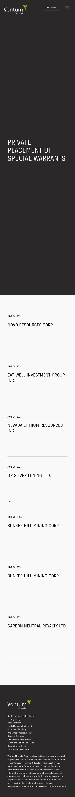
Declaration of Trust (17, 746)
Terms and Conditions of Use (21, 743)
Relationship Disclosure (18, 750)
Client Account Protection (19, 740)
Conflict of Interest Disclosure (21, 716)
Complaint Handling (17, 729)
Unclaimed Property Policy (20, 733)
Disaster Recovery (16, 736)
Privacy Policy (14, 720)
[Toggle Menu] (67, 8)
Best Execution (14, 723)
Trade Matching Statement (20, 726)
